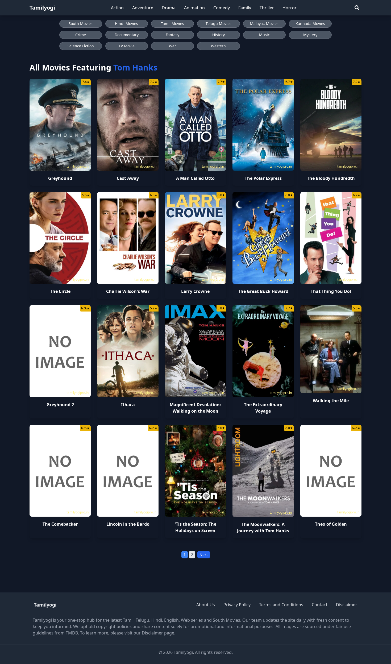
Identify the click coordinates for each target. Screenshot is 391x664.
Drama (169, 8)
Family (244, 8)
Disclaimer (346, 605)
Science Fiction (81, 45)
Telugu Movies (218, 23)
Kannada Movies (310, 23)
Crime (80, 34)
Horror (289, 8)
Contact (319, 605)
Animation (194, 8)
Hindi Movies (126, 23)
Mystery (310, 34)
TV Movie (127, 45)
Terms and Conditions (281, 605)
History (218, 34)
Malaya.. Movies (264, 23)
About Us (205, 605)
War (172, 45)
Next (203, 554)
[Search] (356, 7)
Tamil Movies (172, 23)
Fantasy (172, 34)
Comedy (221, 8)
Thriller (267, 8)
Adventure (142, 8)
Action (117, 8)
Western (218, 45)
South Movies (81, 23)
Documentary (127, 34)
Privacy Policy (237, 605)
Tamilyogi (42, 7)
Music (264, 34)
